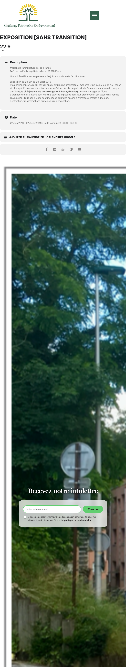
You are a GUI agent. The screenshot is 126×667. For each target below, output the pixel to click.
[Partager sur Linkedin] (55, 149)
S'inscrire (92, 509)
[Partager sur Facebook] (46, 149)
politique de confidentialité (77, 520)
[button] (94, 15)
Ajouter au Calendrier (26, 137)
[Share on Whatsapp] (63, 149)
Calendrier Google (60, 137)
